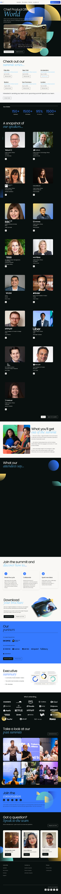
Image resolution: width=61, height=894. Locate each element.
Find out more (45, 76)
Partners (30, 2)
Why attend (24, 2)
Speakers (19, 2)
